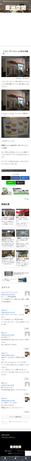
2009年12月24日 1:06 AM (7, 355)
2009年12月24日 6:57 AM (7, 385)
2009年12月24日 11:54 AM (8, 400)
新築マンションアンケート (15, 453)
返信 (27, 306)
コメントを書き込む (15, 417)
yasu (2, 310)
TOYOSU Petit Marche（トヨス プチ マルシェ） (14, 170)
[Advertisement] (15, 30)
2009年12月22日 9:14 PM (7, 335)
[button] (20, 183)
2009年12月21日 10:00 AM (8, 294)
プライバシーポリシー (8, 437)
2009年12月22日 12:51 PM (8, 312)
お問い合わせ (5, 435)
